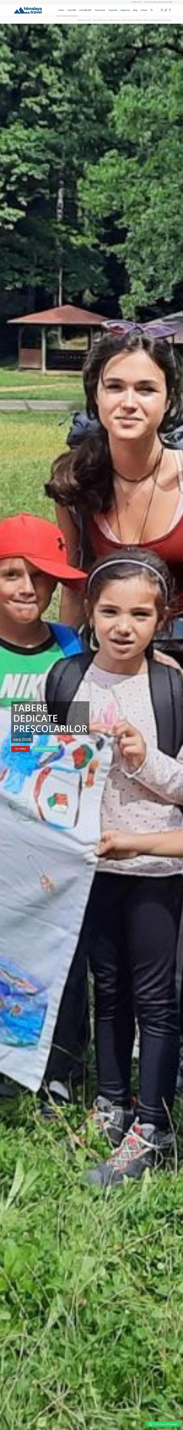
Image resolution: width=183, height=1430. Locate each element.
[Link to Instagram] (162, 10)
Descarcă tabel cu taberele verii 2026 (158, 2)
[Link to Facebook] (170, 10)
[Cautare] (151, 10)
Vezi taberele (20, 749)
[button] (163, 1424)
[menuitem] (157, 2)
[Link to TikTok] (166, 10)
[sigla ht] (30, 10)
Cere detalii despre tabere (45, 749)
